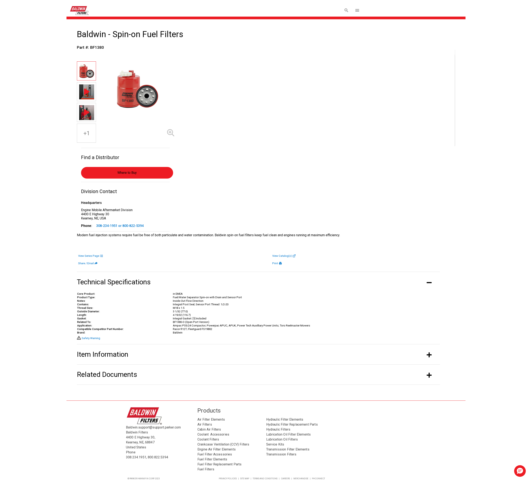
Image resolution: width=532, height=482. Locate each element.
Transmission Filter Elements (287, 449)
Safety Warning (91, 338)
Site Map (244, 478)
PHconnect (318, 478)
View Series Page (88, 255)
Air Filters (204, 424)
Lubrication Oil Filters (282, 439)
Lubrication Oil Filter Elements (288, 434)
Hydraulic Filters (278, 429)
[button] (520, 471)
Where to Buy (127, 173)
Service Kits (275, 444)
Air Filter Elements (211, 419)
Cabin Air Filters (209, 429)
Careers (285, 478)
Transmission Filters (281, 454)
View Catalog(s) (282, 255)
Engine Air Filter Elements (216, 449)
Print (275, 263)
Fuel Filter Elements (212, 459)
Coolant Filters (208, 439)
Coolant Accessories (213, 434)
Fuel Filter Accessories (214, 454)
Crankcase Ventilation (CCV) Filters (223, 444)
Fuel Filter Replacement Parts (219, 464)
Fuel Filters (205, 469)
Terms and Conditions (265, 478)
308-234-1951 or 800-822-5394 (120, 226)
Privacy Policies (228, 478)
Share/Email (86, 263)
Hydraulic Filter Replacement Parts (292, 424)
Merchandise (300, 478)
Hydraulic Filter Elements (284, 419)
